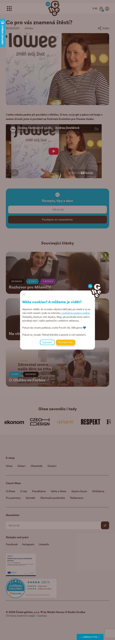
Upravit (47, 342)
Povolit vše (65, 342)
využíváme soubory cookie (75, 313)
